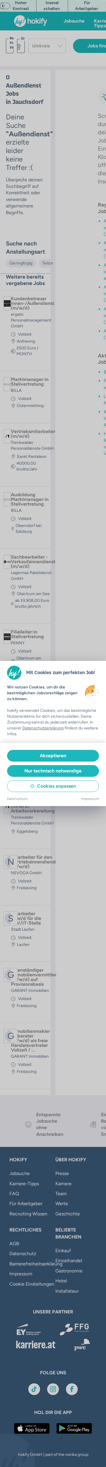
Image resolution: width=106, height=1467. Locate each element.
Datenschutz (17, 799)
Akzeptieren (53, 755)
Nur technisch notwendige (53, 771)
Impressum (90, 799)
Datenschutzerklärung (43, 728)
